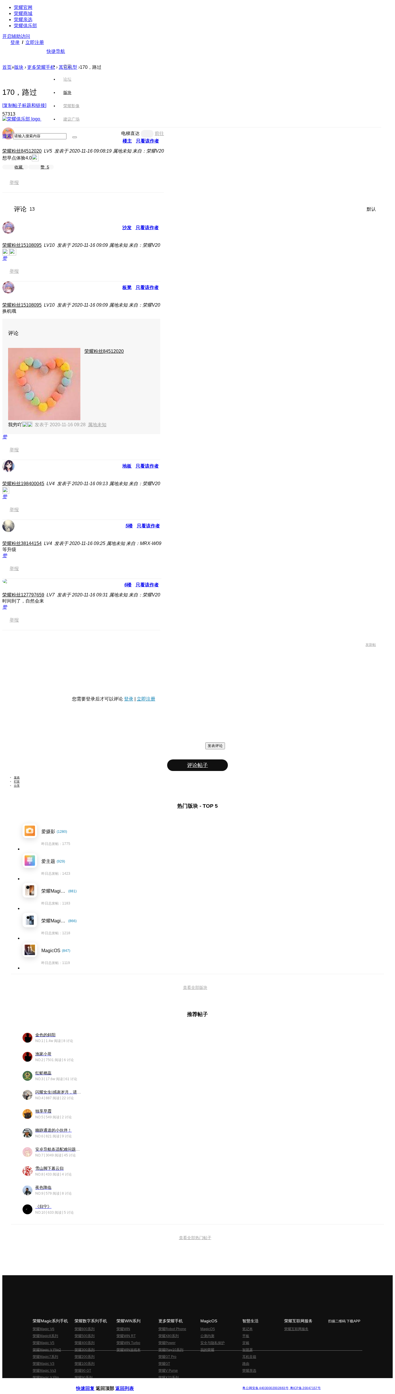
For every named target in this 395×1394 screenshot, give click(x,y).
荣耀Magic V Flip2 (47, 1350)
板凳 (127, 287)
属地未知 (97, 424)
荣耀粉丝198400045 (23, 483)
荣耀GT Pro (167, 1357)
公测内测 (207, 1336)
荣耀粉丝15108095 (22, 245)
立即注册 (34, 42)
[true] (74, 137)
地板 (127, 466)
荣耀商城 (23, 13)
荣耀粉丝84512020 (22, 151)
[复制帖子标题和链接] (24, 105)
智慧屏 (247, 1350)
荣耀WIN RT (126, 1336)
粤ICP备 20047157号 (305, 1388)
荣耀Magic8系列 (45, 1336)
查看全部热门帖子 (195, 1237)
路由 (245, 1364)
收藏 (19, 167)
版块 (18, 67)
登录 (15, 42)
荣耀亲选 (23, 19)
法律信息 (178, 1383)
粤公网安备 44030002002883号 (265, 1388)
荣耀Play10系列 (170, 1350)
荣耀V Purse (168, 1371)
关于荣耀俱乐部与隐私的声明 (130, 1383)
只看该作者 (147, 227)
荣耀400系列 (85, 1343)
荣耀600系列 (85, 1329)
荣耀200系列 (85, 1357)
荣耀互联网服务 (296, 1329)
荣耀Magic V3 (43, 1364)
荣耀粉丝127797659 (23, 594)
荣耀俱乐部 (25, 25)
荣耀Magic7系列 (45, 1357)
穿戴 (245, 1343)
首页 (67, 66)
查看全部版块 (195, 987)
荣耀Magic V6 (43, 1329)
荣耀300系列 (85, 1350)
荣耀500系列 (85, 1336)
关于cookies (162, 1383)
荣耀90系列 (84, 1378)
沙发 (127, 227)
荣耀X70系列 (168, 1378)
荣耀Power (167, 1343)
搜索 (7, 136)
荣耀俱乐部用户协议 (91, 1383)
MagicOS (207, 1329)
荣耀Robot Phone (172, 1329)
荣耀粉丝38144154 (22, 543)
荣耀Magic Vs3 (44, 1371)
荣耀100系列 (85, 1364)
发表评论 (215, 746)
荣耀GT (164, 1364)
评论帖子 (197, 765)
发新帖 (371, 645)
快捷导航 (56, 51)
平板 (245, 1336)
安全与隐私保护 (212, 1343)
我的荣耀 (207, 1350)
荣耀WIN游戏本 (129, 1350)
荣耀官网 (23, 7)
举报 (14, 182)
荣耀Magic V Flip (46, 1378)
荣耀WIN (123, 1329)
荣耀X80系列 (168, 1336)
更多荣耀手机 (41, 67)
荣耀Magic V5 (43, 1343)
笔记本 (247, 1329)
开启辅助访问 (16, 36)
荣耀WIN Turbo (128, 1343)
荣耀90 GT (83, 1371)
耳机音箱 (249, 1357)
